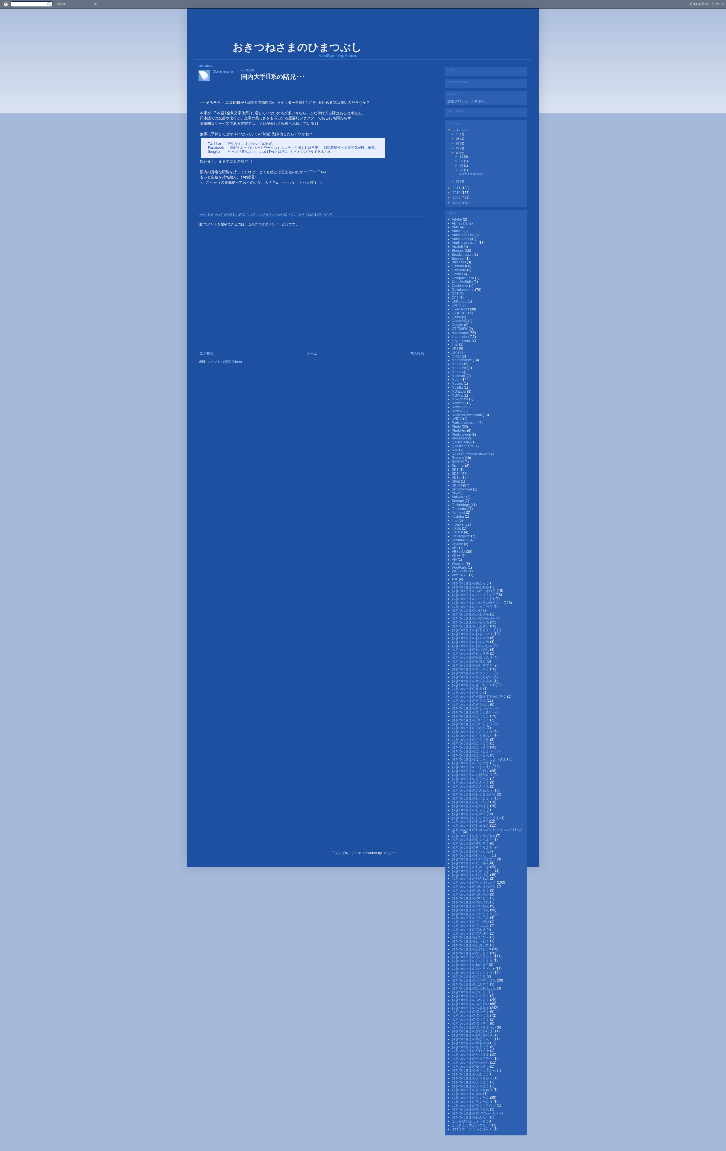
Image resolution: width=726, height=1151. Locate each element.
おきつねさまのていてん (471, 918)
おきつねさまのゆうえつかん (474, 1070)
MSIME (458, 395)
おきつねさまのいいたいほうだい (273, 214)
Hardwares (461, 333)
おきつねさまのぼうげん (471, 1015)
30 (462, 161)
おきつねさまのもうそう (471, 1047)
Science (458, 466)
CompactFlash (463, 278)
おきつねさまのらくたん (471, 1098)
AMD (456, 227)
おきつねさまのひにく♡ (470, 992)
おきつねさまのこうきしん (472, 736)
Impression (461, 337)
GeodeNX (460, 321)
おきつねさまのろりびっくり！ (476, 1113)
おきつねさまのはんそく (471, 984)
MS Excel (459, 391)
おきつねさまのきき (467, 689)
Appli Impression (465, 243)
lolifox (457, 356)
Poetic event (462, 435)
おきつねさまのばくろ (469, 976)
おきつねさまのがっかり (471, 669)
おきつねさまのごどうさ (471, 763)
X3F (455, 579)
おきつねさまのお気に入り (472, 657)
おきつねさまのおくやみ (471, 638)
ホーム (312, 354)
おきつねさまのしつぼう (471, 806)
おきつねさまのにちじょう (472, 961)
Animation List (463, 235)
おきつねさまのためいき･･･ (473, 871)
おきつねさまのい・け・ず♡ (474, 595)
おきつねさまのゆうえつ (471, 1067)
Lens (456, 352)
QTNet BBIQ (461, 442)
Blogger (458, 251)
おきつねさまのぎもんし (471, 704)
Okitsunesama (223, 71)
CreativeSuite (463, 282)
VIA (455, 560)
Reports (458, 458)
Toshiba (458, 517)
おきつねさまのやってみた (472, 1059)
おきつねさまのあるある (471, 587)
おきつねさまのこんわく (471, 771)
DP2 (455, 298)
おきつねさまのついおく (471, 890)
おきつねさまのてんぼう (471, 934)
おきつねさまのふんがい (471, 1004)
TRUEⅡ (458, 532)
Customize (460, 286)
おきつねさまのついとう (471, 898)
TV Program (461, 536)
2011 (457, 188)
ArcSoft (458, 247)
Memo (457, 372)
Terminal (459, 513)
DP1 (455, 294)
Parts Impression (465, 423)
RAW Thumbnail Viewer (470, 454)
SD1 (455, 470)
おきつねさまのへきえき (471, 1008)
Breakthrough (463, 255)
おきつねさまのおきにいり (472, 634)
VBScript (459, 552)
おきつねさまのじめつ (469, 814)
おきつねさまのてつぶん (471, 926)
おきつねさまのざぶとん (471, 779)
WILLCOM (460, 571)
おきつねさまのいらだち (315, 214)
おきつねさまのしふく (469, 810)
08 (458, 138)
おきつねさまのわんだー (471, 1117)
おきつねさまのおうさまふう (474, 630)
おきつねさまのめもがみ (471, 1043)
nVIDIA (457, 419)
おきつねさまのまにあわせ (472, 1031)
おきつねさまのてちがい (471, 922)
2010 (457, 192)
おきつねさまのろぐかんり (472, 1102)
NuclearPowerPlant (467, 415)
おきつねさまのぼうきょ (471, 1012)
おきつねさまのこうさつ (471, 747)
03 (458, 181)
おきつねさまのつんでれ (471, 902)
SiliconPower (462, 489)
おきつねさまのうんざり (471, 626)
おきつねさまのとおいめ (471, 945)
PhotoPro (459, 431)
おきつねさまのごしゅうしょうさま (479, 759)
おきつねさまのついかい (471, 894)
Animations (461, 239)
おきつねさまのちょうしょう (474, 883)
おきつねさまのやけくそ (471, 1051)
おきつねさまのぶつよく (471, 1000)
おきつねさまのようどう (471, 1082)
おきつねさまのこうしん (471, 755)
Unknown (459, 540)
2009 (457, 197)
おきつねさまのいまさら (471, 614)
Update (458, 544)
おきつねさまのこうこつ (471, 743)
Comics (458, 274)
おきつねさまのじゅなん (471, 826)
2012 (457, 130)
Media (457, 364)
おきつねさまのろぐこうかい (474, 1106)
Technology (461, 505)
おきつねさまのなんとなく (472, 957)
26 (462, 165)
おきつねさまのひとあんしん (474, 988)
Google (458, 325)
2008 (457, 202)
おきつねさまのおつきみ (471, 653)
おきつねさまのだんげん (471, 875)
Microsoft (459, 376)
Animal (457, 231)
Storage (458, 501)
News (456, 407)
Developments (463, 290)
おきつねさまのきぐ (467, 693)
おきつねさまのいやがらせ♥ (473, 618)
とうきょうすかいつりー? (472, 1125)
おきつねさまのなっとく (471, 953)
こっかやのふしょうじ (469, 1121)
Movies (458, 384)
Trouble (458, 524)
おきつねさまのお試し (469, 661)
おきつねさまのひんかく (471, 996)
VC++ (456, 556)
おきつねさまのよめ (467, 1094)
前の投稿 (417, 354)
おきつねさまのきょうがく (472, 708)
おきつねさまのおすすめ (471, 642)
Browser (458, 259)
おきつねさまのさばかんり (472, 775)
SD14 (456, 474)
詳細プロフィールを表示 (466, 101)
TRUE (457, 528)
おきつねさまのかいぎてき (472, 665)
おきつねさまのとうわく (471, 941)
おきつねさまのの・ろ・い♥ (473, 969)
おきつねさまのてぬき (469, 930)
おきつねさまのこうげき (471, 740)
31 (462, 156)
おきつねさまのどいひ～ (471, 937)
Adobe (457, 219)
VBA (455, 548)
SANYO (458, 462)
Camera (458, 266)
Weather (459, 564)
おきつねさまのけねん (469, 728)
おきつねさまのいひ (467, 610)
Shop (456, 481)
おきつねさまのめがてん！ (472, 1039)
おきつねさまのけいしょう (472, 724)
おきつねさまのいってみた (472, 607)
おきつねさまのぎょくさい (472, 712)
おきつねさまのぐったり (471, 716)
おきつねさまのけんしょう (472, 732)
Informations (462, 340)
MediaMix (460, 368)
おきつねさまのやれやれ (471, 1063)
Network (458, 403)
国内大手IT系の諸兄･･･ (473, 173)
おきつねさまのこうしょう (472, 751)
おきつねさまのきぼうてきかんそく (479, 697)
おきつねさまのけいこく (471, 720)
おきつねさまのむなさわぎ (472, 1035)
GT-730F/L (460, 329)
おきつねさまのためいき (471, 867)
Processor (460, 438)
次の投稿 (207, 354)
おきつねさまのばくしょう (472, 973)
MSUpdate (460, 399)
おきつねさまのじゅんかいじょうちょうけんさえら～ (487, 831)
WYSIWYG (460, 575)
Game (457, 317)
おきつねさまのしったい (471, 802)
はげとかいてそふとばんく (472, 1129)
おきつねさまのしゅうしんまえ (476, 818)
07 (458, 143)
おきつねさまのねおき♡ (470, 965)
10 (458, 134)
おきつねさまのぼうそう (471, 1023)
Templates (460, 509)
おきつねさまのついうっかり (474, 886)
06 (458, 148)
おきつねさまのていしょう (472, 914)
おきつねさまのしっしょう (472, 798)
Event (456, 305)
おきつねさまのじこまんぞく (474, 794)
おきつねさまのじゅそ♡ (470, 822)
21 (462, 170)
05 (458, 153)
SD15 (456, 477)
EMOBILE (460, 301)
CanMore (459, 270)
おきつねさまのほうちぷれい (474, 1027)
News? (457, 411)
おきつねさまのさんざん (471, 786)
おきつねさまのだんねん (471, 879)
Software (459, 497)
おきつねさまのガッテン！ (472, 673)
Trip (455, 520)
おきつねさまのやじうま (471, 1055)
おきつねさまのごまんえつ (472, 767)
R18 (455, 450)
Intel (455, 344)
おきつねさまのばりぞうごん (474, 980)
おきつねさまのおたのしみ (472, 646)
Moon (456, 380)
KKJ (455, 348)
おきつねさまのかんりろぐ (472, 681)
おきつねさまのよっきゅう (472, 1090)
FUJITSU (459, 313)
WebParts (460, 568)
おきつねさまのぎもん (469, 701)
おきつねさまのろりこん (471, 1109)
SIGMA (457, 485)
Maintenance (462, 360)
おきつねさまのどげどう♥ (472, 949)
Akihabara (460, 223)
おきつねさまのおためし (471, 649)
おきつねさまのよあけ (469, 1074)
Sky (455, 493)
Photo (457, 427)
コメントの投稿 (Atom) (224, 362)
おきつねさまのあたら (469, 583)
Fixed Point (461, 309)
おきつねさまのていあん (471, 906)
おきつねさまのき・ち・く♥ (473, 685)
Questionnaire (463, 446)
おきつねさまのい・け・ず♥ (473, 599)
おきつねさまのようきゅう (472, 1078)
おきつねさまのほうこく (471, 1019)
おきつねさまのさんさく (471, 782)
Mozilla (458, 388)
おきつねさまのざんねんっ (472, 790)
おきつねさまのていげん (471, 910)
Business (459, 262)
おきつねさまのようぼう (471, 1086)
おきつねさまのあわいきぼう (228, 214)
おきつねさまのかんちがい (472, 677)
